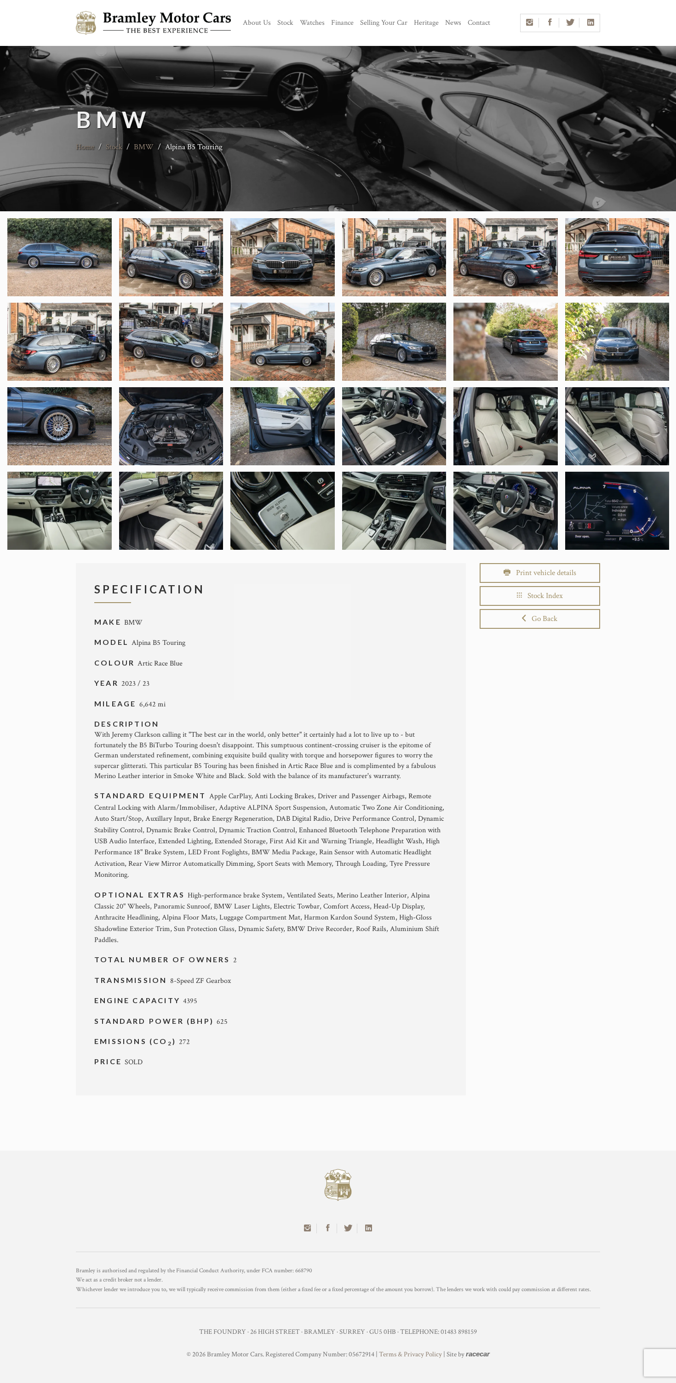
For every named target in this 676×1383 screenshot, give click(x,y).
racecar (478, 1354)
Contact (479, 23)
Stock (285, 23)
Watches (312, 23)
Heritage (426, 23)
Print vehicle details (543, 573)
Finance (342, 23)
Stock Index (542, 596)
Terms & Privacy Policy (410, 1354)
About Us (257, 23)
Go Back (541, 619)
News (453, 23)
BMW (144, 147)
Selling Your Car (383, 23)
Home (85, 147)
